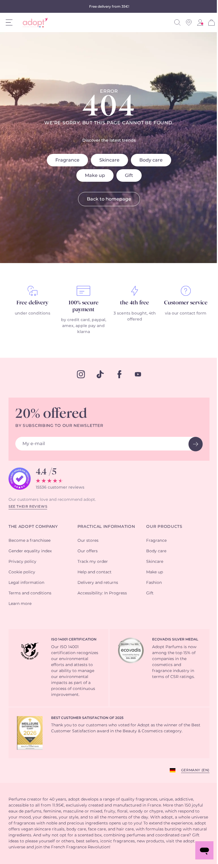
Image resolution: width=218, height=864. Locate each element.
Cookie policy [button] (22, 572)
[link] (200, 22)
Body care (151, 160)
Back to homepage (109, 199)
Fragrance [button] (156, 541)
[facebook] (119, 374)
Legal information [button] (26, 583)
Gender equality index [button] (30, 551)
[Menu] (9, 22)
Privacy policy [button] (22, 562)
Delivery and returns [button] (97, 583)
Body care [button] (156, 551)
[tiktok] (100, 374)
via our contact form (185, 313)
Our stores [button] (87, 541)
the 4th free (134, 302)
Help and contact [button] (94, 572)
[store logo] (33, 22)
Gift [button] (150, 593)
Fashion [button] (154, 583)
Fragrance (67, 160)
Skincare (109, 160)
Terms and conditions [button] (30, 593)
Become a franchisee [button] (30, 541)
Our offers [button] (87, 551)
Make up (95, 175)
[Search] (177, 22)
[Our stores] (189, 22)
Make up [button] (154, 572)
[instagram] (81, 374)
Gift (129, 175)
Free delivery (32, 302)
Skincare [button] (154, 562)
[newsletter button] (195, 444)
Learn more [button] (20, 604)
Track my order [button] (92, 562)
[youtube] (138, 374)
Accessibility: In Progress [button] (102, 593)
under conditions (32, 313)
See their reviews (28, 506)
